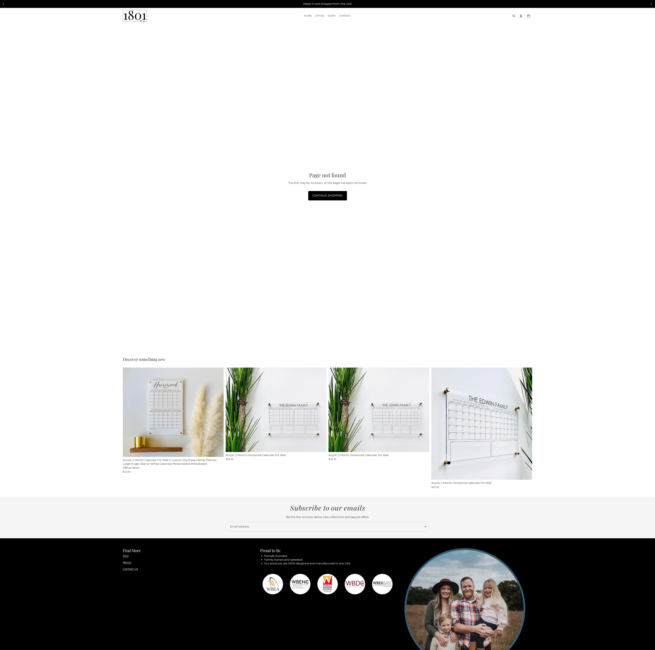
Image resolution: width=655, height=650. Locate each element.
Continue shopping (327, 195)
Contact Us (130, 569)
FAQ (125, 556)
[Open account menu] (521, 16)
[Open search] (514, 16)
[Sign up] (425, 526)
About (127, 562)
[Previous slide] (4, 4)
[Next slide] (651, 4)
